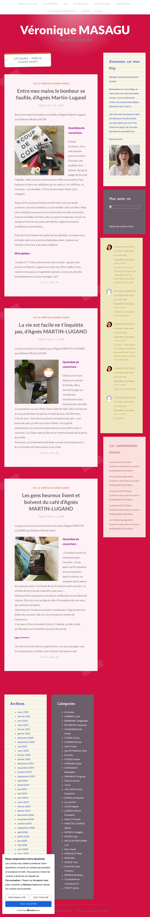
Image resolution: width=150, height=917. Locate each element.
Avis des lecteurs (81, 3)
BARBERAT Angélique (76, 720)
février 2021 (23, 729)
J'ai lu (36, 83)
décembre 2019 (25, 763)
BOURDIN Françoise (75, 724)
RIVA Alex (69, 857)
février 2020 (23, 754)
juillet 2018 (23, 836)
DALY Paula (70, 746)
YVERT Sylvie (71, 887)
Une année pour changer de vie (62, 11)
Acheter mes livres (102, 3)
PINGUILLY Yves (73, 853)
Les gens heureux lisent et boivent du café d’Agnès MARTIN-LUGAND (51, 502)
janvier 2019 (23, 810)
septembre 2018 (26, 827)
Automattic (104, 911)
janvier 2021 (23, 733)
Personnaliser (16, 897)
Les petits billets (50, 3)
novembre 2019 (25, 767)
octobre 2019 (24, 772)
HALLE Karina (72, 780)
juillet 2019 (23, 784)
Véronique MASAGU (75, 30)
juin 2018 (22, 840)
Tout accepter (28, 904)
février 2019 (23, 806)
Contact (98, 11)
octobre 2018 (24, 823)
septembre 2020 (26, 742)
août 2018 (22, 832)
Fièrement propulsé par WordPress (56, 911)
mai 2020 (22, 746)
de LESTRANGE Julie (75, 750)
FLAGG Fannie (72, 759)
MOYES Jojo (71, 836)
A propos (69, 712)
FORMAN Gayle (72, 763)
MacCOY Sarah (72, 819)
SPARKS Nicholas (73, 874)
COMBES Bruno (73, 742)
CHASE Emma (72, 737)
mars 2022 (23, 712)
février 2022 (23, 716)
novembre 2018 (25, 819)
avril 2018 (22, 849)
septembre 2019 (26, 776)
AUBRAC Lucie (72, 716)
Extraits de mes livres (28, 3)
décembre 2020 (25, 737)
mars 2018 (23, 853)
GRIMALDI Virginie (74, 776)
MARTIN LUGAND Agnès (55, 83)
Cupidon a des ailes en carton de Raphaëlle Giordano (124, 255)
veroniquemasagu (123, 290)
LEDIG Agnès (71, 806)
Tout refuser (40, 897)
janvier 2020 (23, 759)
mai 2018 (22, 844)
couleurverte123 (122, 246)
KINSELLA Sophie (73, 797)
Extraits (68, 754)
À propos (85, 11)
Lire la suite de (55, 282)
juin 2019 (22, 789)
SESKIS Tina (70, 862)
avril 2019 (22, 797)
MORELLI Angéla (73, 832)
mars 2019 (23, 802)
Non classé (70, 849)
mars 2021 (23, 724)
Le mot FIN (70, 802)
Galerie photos (123, 3)
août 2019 (22, 780)
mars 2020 (23, 750)
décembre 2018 (25, 814)
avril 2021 (22, 720)
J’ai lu (65, 3)
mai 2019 (22, 793)
